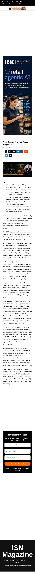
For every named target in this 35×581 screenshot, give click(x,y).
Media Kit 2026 (19, 3)
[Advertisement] (17, 404)
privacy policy (24, 468)
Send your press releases (29, 3)
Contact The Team (10, 3)
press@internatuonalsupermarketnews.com (20, 565)
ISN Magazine (17, 551)
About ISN (3, 3)
